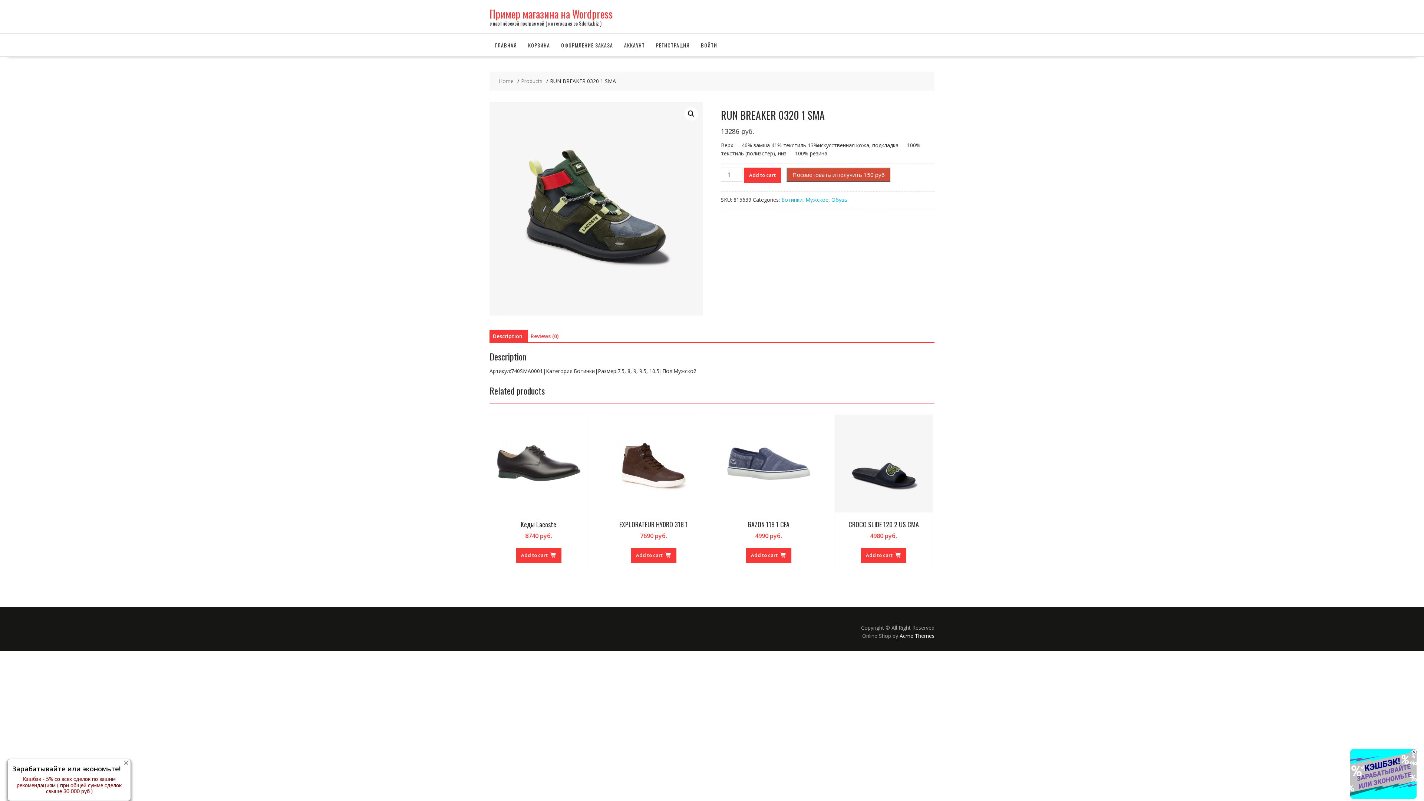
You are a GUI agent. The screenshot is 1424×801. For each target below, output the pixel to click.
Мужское (816, 199)
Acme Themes (917, 635)
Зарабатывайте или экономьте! (66, 768)
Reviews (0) (544, 336)
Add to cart (762, 175)
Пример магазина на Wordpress (551, 14)
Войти (709, 45)
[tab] (508, 336)
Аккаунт (634, 45)
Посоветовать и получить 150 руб (838, 174)
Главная (506, 45)
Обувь (839, 199)
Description (508, 336)
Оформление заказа (587, 45)
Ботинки (791, 199)
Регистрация (673, 45)
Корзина (539, 45)
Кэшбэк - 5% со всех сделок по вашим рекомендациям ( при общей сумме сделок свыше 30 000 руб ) (69, 786)
